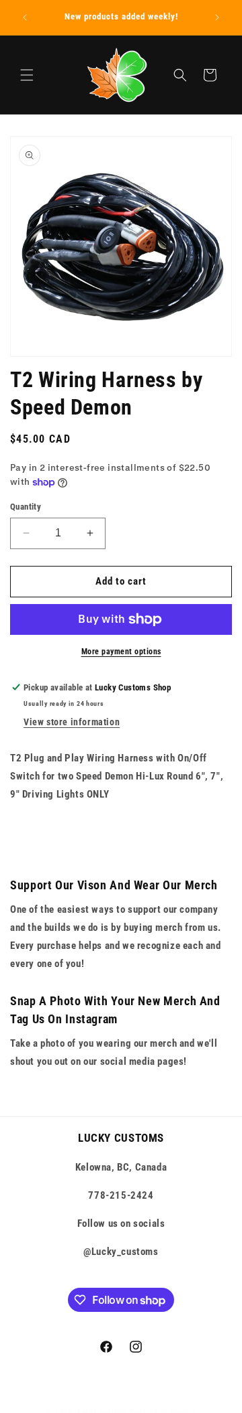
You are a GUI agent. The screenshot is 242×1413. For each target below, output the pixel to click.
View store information (72, 722)
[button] (27, 75)
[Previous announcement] (25, 17)
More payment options (121, 651)
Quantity (25, 507)
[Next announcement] (217, 17)
